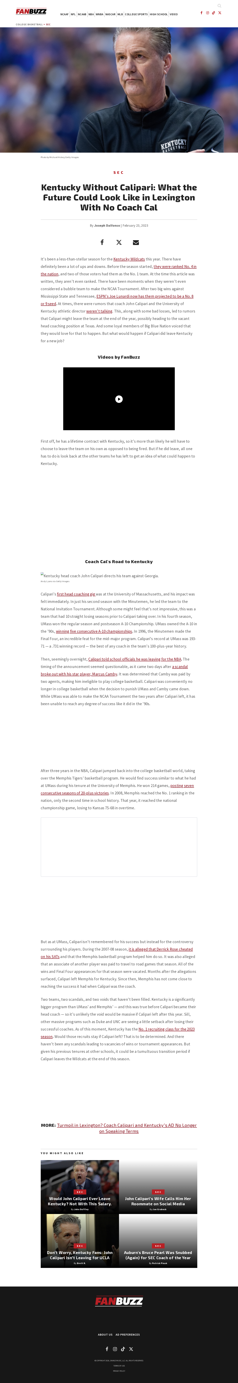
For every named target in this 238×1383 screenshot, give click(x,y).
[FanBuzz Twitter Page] (220, 12)
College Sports (136, 14)
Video (174, 14)
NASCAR (110, 14)
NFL (73, 14)
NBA (91, 14)
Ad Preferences (128, 1334)
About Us (105, 1334)
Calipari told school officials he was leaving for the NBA (134, 659)
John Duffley (81, 1209)
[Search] (219, 6)
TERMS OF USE (119, 1366)
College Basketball (29, 24)
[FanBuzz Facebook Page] (201, 12)
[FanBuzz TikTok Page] (213, 12)
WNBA (99, 14)
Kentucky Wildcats (129, 259)
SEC (48, 24)
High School (159, 14)
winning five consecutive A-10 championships (94, 631)
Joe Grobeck (159, 1209)
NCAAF (64, 14)
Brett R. (81, 1263)
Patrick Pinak (159, 1263)
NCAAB (82, 14)
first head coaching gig (76, 594)
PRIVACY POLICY (119, 1371)
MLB (120, 14)
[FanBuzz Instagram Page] (207, 12)
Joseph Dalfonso (107, 225)
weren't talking (99, 311)
